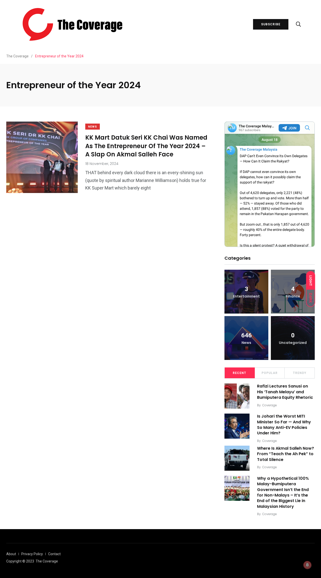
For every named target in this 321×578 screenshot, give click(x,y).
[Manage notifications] (307, 565)
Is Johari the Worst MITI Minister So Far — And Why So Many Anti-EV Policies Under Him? (284, 424)
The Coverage (47, 561)
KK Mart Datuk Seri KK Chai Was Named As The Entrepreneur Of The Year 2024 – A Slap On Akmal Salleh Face (146, 145)
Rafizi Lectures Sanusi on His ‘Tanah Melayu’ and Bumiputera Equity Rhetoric (285, 391)
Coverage (269, 405)
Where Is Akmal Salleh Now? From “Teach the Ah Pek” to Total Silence (285, 453)
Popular (270, 373)
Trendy (299, 373)
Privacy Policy (32, 554)
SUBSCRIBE (270, 24)
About (11, 554)
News (92, 126)
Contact (54, 554)
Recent (239, 373)
